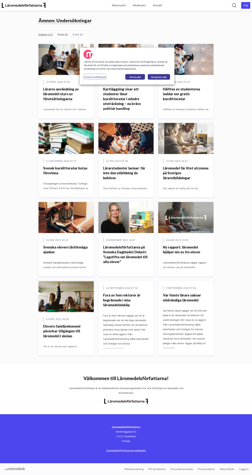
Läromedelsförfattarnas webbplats (126, 450)
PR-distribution (157, 469)
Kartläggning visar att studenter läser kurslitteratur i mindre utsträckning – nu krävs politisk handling (122, 99)
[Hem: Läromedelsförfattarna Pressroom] (24, 5)
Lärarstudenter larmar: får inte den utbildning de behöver (124, 173)
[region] (127, 66)
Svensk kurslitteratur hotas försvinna (65, 170)
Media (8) (62, 34)
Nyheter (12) (45, 34)
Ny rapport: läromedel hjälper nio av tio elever (181, 249)
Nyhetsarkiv (119, 5)
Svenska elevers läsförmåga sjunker (65, 249)
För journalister (206, 469)
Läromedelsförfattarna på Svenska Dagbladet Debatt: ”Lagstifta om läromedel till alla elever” (125, 254)
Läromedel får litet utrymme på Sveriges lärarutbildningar (186, 173)
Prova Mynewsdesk (181, 469)
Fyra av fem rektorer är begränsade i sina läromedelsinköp (121, 300)
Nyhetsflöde (227, 469)
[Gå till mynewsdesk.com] (15, 469)
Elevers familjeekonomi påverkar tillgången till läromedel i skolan (61, 331)
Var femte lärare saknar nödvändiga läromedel (182, 297)
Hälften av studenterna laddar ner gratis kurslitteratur (181, 94)
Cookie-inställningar (95, 76)
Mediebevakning (134, 469)
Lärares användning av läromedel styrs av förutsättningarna (61, 94)
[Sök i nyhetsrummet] (234, 5)
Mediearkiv (139, 5)
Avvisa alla (135, 77)
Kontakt (157, 5)
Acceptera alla (159, 77)
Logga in (244, 469)
